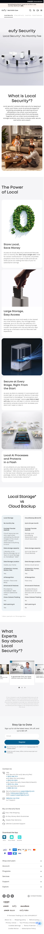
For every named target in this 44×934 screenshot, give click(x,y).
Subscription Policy (29, 928)
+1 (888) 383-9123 (11, 788)
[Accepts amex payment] (14, 849)
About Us (8, 919)
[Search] (30, 10)
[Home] (10, 10)
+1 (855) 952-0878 (11, 780)
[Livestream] (38, 10)
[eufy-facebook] (8, 896)
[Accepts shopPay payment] (10, 853)
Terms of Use (31, 746)
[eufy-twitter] (12, 896)
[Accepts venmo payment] (14, 853)
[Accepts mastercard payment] (34, 849)
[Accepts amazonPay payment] (10, 849)
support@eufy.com (27, 791)
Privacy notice (11, 922)
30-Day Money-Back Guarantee (17, 816)
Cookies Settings (14, 925)
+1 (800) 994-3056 (12, 784)
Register (22, 742)
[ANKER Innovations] (34, 2)
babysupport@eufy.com (19, 793)
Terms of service (30, 925)
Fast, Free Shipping (12, 812)
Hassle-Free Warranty (13, 820)
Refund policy (34, 919)
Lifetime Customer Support (15, 823)
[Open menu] (41, 10)
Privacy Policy (11, 748)
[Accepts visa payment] (19, 853)
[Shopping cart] (34, 10)
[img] (5, 849)
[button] (4, 838)
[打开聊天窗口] (39, 923)
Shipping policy (20, 919)
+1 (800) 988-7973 (12, 776)
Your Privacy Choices (27, 922)
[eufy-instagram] (4, 896)
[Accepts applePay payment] (19, 849)
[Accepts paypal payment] (5, 853)
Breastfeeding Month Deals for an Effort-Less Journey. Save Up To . (22, 5)
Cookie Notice (13, 928)
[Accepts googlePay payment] (29, 849)
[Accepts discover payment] (24, 849)
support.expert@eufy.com (19, 795)
